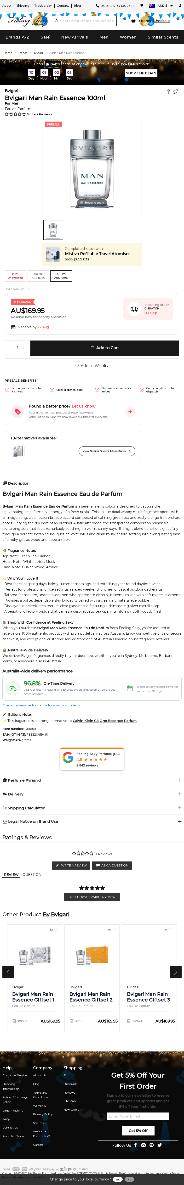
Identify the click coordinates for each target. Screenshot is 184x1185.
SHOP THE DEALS (141, 73)
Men (104, 37)
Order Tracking (12, 1110)
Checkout (161, 21)
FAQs (6, 1119)
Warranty (39, 1105)
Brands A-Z (17, 37)
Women (128, 37)
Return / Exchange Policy (15, 1099)
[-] (11, 348)
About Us (39, 1075)
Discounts (70, 1084)
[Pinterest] (152, 1146)
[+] (23, 348)
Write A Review (74, 865)
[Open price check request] (130, 411)
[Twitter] (176, 92)
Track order (43, 5)
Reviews (69, 1092)
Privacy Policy (43, 1114)
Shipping (23, 5)
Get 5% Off (138, 1131)
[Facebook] (169, 92)
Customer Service (14, 1075)
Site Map (70, 1101)
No (129, 1179)
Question (32, 874)
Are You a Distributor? (41, 1133)
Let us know (83, 406)
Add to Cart (106, 348)
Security (38, 1123)
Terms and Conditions (40, 1095)
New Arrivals (74, 37)
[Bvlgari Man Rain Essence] (53, 230)
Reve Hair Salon (13, 1136)
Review (11, 874)
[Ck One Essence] (18, 451)
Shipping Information (10, 1086)
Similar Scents (163, 37)
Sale (45, 37)
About (7, 5)
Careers (38, 1144)
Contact (63, 5)
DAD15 (55, 64)
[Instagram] (143, 1146)
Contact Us (10, 1127)
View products (77, 259)
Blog (77, 5)
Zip (66, 1075)
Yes (118, 1179)
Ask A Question (114, 865)
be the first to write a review (92, 897)
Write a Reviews (39, 114)
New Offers (71, 1109)
